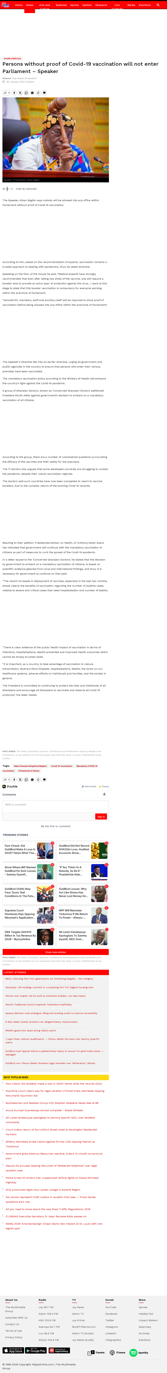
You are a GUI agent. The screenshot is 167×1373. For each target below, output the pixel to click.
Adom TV (78, 1313)
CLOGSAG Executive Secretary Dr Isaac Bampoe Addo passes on (46, 1216)
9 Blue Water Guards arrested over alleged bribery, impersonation (41, 1024)
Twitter (109, 1320)
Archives (144, 1333)
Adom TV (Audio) (82, 1333)
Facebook (111, 1313)
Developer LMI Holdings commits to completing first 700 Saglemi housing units (49, 989)
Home (19, 5)
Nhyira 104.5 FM (49, 1339)
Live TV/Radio (117, 6)
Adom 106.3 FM (48, 1313)
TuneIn (100, 1352)
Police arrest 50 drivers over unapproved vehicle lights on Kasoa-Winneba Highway (52, 1180)
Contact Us (12, 1324)
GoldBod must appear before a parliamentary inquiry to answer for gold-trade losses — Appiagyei (54, 1054)
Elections (145, 5)
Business (61, 5)
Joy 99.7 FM (46, 1307)
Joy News (78, 1307)
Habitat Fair (146, 1313)
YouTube (110, 1307)
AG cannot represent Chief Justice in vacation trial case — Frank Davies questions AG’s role (51, 1199)
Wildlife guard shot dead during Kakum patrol (30, 1032)
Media (131, 5)
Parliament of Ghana (29, 771)
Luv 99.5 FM (46, 1333)
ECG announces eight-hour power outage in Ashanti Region (43, 1189)
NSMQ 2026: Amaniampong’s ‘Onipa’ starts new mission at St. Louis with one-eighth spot (54, 1226)
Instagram (111, 1326)
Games (143, 1307)
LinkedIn (110, 1333)
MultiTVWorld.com (84, 1326)
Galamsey (145, 1326)
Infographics (113, 1339)
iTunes (120, 1352)
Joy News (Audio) (83, 1339)
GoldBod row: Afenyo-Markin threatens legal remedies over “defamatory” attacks (50, 1065)
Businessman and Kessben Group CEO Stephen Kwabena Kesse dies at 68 (52, 1103)
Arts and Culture (44, 6)
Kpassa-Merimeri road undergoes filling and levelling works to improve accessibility (51, 1015)
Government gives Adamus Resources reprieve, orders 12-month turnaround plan (54, 1156)
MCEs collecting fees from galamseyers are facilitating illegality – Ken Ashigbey (49, 980)
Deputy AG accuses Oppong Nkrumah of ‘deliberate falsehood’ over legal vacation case (51, 1168)
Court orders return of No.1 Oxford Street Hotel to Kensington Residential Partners (51, 1132)
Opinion (87, 5)
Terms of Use (13, 1330)
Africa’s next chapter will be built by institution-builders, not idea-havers (45, 998)
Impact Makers (148, 1320)
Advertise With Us (16, 1317)
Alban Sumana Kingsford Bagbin (30, 766)
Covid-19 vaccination (61, 766)
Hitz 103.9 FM (47, 1320)
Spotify (142, 1352)
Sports (74, 5)
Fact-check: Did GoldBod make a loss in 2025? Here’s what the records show (54, 1083)
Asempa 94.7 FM (49, 1326)
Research (101, 5)
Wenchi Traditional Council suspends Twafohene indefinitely (39, 1006)
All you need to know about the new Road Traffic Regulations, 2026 (48, 1209)
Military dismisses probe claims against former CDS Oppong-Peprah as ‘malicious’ (50, 1144)
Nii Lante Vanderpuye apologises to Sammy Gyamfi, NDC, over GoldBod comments (50, 1120)
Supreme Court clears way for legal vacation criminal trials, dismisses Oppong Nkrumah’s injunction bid (55, 1093)
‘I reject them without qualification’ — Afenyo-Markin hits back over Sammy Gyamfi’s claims (52, 1042)
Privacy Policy (13, 1337)
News (29, 5)
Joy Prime (78, 1320)
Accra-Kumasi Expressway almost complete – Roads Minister (44, 1110)
